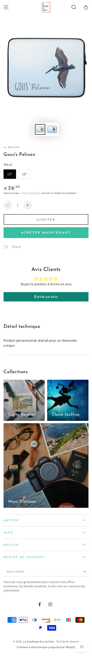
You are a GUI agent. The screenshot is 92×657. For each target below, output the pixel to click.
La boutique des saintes (39, 641)
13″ (9, 174)
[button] (73, 7)
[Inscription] (85, 572)
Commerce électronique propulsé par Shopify (46, 647)
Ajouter (46, 219)
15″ (24, 174)
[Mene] (6, 7)
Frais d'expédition (31, 193)
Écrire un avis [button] (46, 296)
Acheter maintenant (46, 232)
